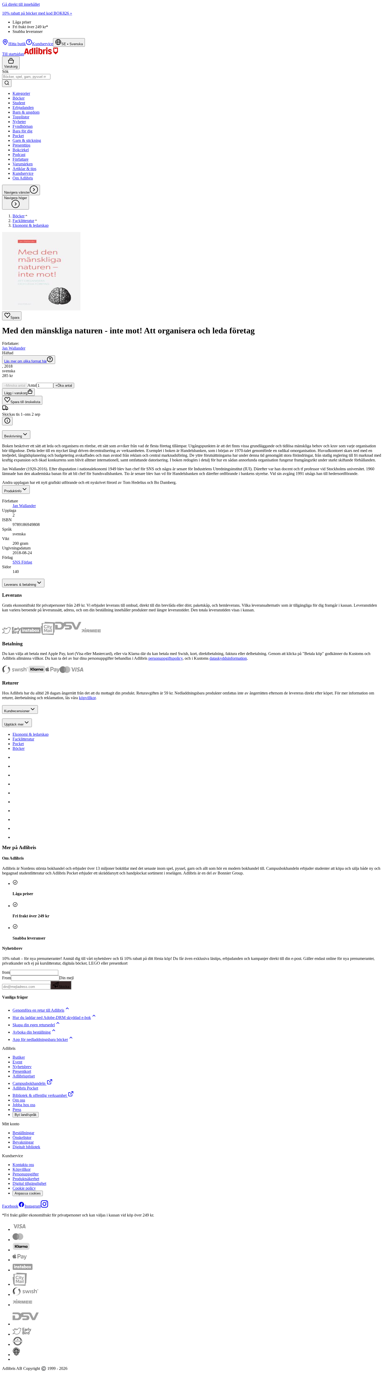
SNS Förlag (22, 562)
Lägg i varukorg (15, 393)
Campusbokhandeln (29, 1083)
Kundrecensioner (17, 711)
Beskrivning (13, 436)
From (6, 978)
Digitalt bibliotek (26, 1147)
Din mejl (66, 982)
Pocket (18, 743)
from (6, 972)
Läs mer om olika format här (25, 361)
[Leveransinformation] (7, 421)
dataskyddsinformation (228, 658)
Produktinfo (12, 491)
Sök (5, 71)
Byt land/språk (26, 1115)
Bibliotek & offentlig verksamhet (40, 1095)
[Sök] (6, 83)
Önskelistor (22, 1137)
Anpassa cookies (28, 1193)
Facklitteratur (23, 739)
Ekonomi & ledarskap (31, 734)
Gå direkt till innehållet (21, 4)
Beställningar (23, 1133)
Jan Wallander (13, 348)
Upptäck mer (14, 724)
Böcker (19, 748)
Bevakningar (23, 1142)
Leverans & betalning (20, 585)
